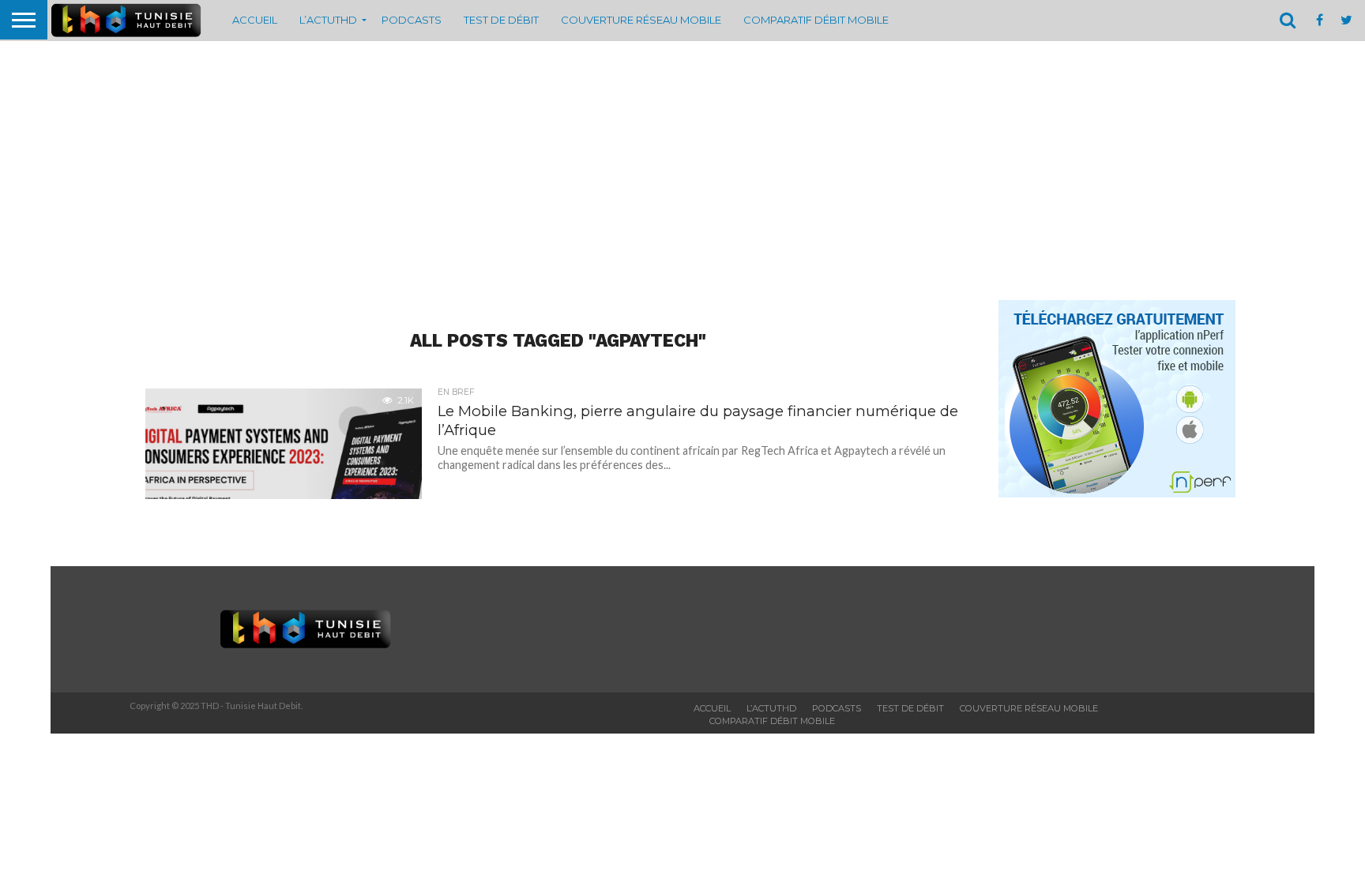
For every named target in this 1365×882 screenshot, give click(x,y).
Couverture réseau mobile (641, 19)
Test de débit (501, 19)
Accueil (254, 19)
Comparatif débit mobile (816, 19)
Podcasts (412, 19)
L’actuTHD (328, 19)
